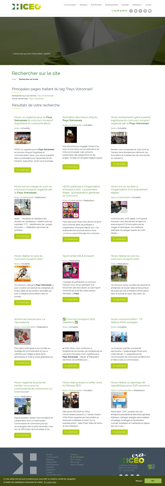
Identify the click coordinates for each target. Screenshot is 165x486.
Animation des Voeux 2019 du (80, 119)
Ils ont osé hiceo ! (77, 457)
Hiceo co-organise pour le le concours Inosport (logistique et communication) (33, 120)
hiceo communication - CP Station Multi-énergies (126, 321)
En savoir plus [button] (50, 482)
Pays (31, 98)
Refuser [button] (139, 481)
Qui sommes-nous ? (54, 475)
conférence (68, 233)
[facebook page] (140, 11)
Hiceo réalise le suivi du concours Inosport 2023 (28, 257)
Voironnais (39, 98)
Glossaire (74, 455)
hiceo (14, 79)
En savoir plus (22, 170)
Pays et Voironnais (46, 96)
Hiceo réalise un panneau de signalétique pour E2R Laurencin (130, 384)
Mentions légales (77, 465)
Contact (49, 472)
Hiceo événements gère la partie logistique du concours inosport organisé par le (130, 120)
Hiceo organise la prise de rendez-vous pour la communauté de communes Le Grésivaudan (33, 387)
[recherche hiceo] (131, 11)
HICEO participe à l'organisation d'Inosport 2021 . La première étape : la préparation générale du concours (81, 191)
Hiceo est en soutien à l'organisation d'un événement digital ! (129, 189)
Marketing (50, 460)
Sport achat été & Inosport (78, 255)
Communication (28, 327)
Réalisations (50, 470)
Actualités (50, 467)
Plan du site (74, 462)
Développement (52, 465)
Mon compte (75, 460)
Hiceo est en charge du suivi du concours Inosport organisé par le (33, 189)
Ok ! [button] (153, 481)
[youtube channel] (150, 11)
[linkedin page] (136, 11)
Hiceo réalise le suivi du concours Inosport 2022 (125, 257)
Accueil (49, 455)
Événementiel (75, 125)
